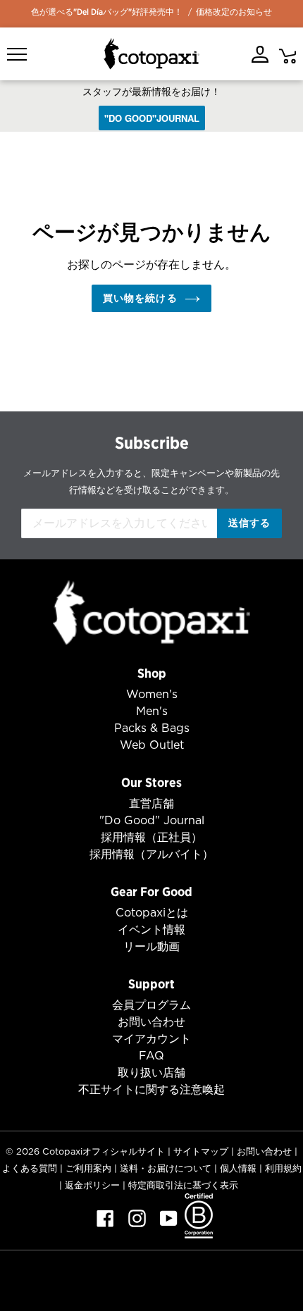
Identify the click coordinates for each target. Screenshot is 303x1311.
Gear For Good (151, 891)
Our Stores (151, 782)
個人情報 (238, 1168)
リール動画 (151, 946)
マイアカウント (151, 1038)
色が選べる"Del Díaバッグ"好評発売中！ (107, 11)
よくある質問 (29, 1168)
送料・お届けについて (165, 1168)
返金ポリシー (92, 1185)
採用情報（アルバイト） (151, 854)
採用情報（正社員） (151, 837)
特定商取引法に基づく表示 (183, 1185)
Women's (152, 694)
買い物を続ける (140, 298)
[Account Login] (260, 54)
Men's (152, 711)
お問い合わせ (151, 1022)
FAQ (151, 1055)
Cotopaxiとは (152, 912)
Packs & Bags (152, 728)
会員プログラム (151, 1005)
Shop (151, 673)
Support (151, 984)
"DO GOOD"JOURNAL (151, 118)
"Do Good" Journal (151, 820)
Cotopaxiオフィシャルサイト (103, 1151)
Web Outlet (152, 745)
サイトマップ (200, 1151)
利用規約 (283, 1168)
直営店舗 (151, 803)
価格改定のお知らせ (234, 11)
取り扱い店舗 (151, 1072)
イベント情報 (151, 929)
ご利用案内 (88, 1168)
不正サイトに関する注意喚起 (151, 1089)
